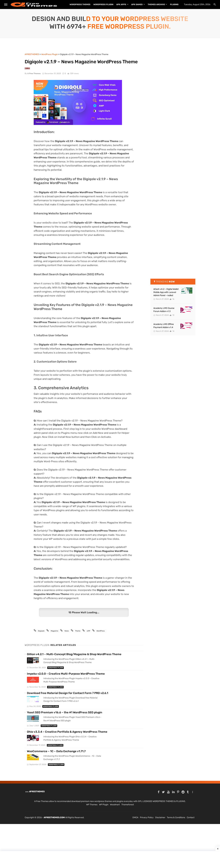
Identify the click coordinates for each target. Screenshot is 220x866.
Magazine (54, 631)
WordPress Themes (80, 4)
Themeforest (127, 804)
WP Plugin (103, 804)
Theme (77, 631)
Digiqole (41, 631)
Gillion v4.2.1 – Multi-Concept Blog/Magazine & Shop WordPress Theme (74, 654)
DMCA (135, 817)
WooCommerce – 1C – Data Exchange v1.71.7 (56, 751)
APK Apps (121, 4)
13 (173, 315)
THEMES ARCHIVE (156, 4)
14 (173, 331)
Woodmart (115, 804)
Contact (190, 817)
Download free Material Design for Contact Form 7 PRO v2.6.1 (67, 693)
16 (173, 299)
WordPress (101, 631)
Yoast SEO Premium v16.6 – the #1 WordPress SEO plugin (64, 712)
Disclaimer (160, 817)
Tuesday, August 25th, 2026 (197, 4)
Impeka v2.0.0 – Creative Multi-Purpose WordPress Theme (66, 673)
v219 (88, 631)
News (67, 631)
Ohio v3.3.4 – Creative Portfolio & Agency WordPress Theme (67, 731)
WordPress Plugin (103, 4)
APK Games (137, 4)
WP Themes (91, 804)
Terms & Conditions (176, 817)
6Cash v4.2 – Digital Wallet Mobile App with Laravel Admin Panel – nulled (166, 292)
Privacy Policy (147, 817)
